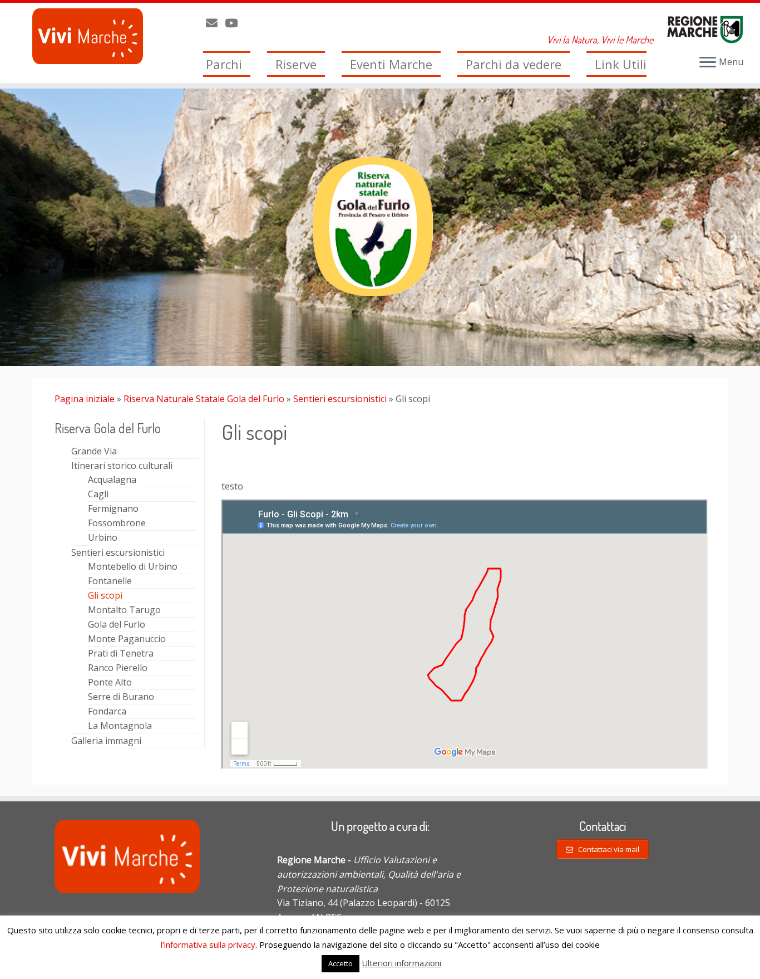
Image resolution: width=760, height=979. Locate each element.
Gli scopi (105, 595)
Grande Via (94, 451)
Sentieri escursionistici (340, 399)
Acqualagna (112, 479)
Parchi (224, 64)
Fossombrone (117, 523)
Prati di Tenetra (121, 653)
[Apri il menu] (707, 63)
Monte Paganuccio (127, 639)
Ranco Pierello (117, 668)
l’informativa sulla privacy (208, 944)
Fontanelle (110, 581)
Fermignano (113, 508)
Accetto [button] (340, 963)
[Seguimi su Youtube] (235, 23)
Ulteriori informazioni (401, 962)
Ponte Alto (110, 682)
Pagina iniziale (85, 399)
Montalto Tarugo (124, 610)
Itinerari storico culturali (121, 465)
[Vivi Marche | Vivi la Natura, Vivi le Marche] (87, 36)
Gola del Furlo (116, 624)
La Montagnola (120, 725)
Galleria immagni (106, 741)
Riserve (296, 64)
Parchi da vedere (513, 64)
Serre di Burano (121, 697)
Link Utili (621, 64)
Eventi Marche (391, 64)
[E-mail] (215, 23)
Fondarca (107, 711)
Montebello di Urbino (132, 566)
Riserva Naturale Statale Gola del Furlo (204, 399)
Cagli (98, 494)
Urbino (102, 537)
